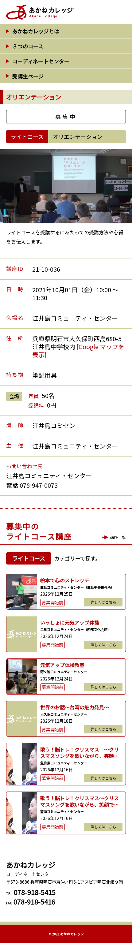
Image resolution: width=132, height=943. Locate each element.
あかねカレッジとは (35, 31)
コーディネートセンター (40, 61)
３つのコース (27, 46)
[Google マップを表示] (78, 350)
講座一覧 (118, 537)
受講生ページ (28, 76)
